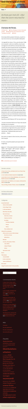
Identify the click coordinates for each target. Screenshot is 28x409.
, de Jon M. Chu (10, 315)
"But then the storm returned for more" (15, 31)
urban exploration (9, 397)
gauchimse (10, 361)
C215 (4, 345)
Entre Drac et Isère (8, 215)
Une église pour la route (9, 395)
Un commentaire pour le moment (10, 160)
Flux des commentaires (8, 329)
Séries (5, 248)
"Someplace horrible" (6, 33)
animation (5, 343)
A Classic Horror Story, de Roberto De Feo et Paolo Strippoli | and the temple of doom (9, 284)
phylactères (6, 237)
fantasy (11, 357)
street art (13, 387)
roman (13, 381)
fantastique (6, 357)
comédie (6, 345)
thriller (13, 389)
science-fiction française (7, 387)
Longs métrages (7, 246)
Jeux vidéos (6, 243)
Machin (14, 33)
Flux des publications (7, 327)
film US (13, 359)
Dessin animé (11, 345)
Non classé (3, 263)
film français (7, 359)
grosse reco (6, 363)
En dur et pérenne (7, 259)
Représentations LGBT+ (7, 381)
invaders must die (8, 365)
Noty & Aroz (11, 367)
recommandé (8, 378)
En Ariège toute (5, 355)
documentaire (5, 346)
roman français (7, 383)
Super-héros (5, 389)
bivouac (14, 343)
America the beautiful (7, 205)
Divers (11, 30)
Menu (2, 9)
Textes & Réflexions (7, 261)
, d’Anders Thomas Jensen (10, 184)
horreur (11, 363)
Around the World (5, 203)
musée (7, 367)
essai (9, 355)
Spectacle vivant (6, 250)
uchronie (5, 393)
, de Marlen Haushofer (9, 175)
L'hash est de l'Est (8, 218)
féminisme (5, 361)
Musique (15, 30)
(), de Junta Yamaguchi (9, 309)
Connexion (5, 325)
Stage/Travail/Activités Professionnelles (10, 266)
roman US (13, 383)
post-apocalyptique (6, 370)
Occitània (6, 220)
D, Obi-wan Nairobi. (7, 209)
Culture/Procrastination (6, 231)
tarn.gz (7, 224)
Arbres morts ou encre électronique (10, 233)
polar (12, 368)
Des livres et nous (8, 235)
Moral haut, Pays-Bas (7, 211)
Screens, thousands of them (9, 241)
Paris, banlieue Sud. (8, 229)
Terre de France (6, 214)
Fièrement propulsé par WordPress (9, 406)
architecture (10, 343)
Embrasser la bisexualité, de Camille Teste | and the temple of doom (9, 299)
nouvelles (5, 368)
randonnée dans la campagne (8, 371)
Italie (14, 365)
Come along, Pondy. (7, 207)
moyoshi (4, 367)
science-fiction (8, 385)
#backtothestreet (7, 341)
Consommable (6, 256)
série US (9, 389)
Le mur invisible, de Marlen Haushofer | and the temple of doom (9, 292)
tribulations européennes (9, 391)
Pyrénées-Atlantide (10, 222)
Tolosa (7, 226)
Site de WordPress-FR (7, 332)
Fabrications (4, 255)
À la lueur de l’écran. (8, 28)
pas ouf (8, 368)
